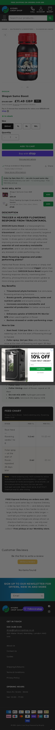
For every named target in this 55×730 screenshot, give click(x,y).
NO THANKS (40, 372)
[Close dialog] (52, 350)
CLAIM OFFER (40, 369)
